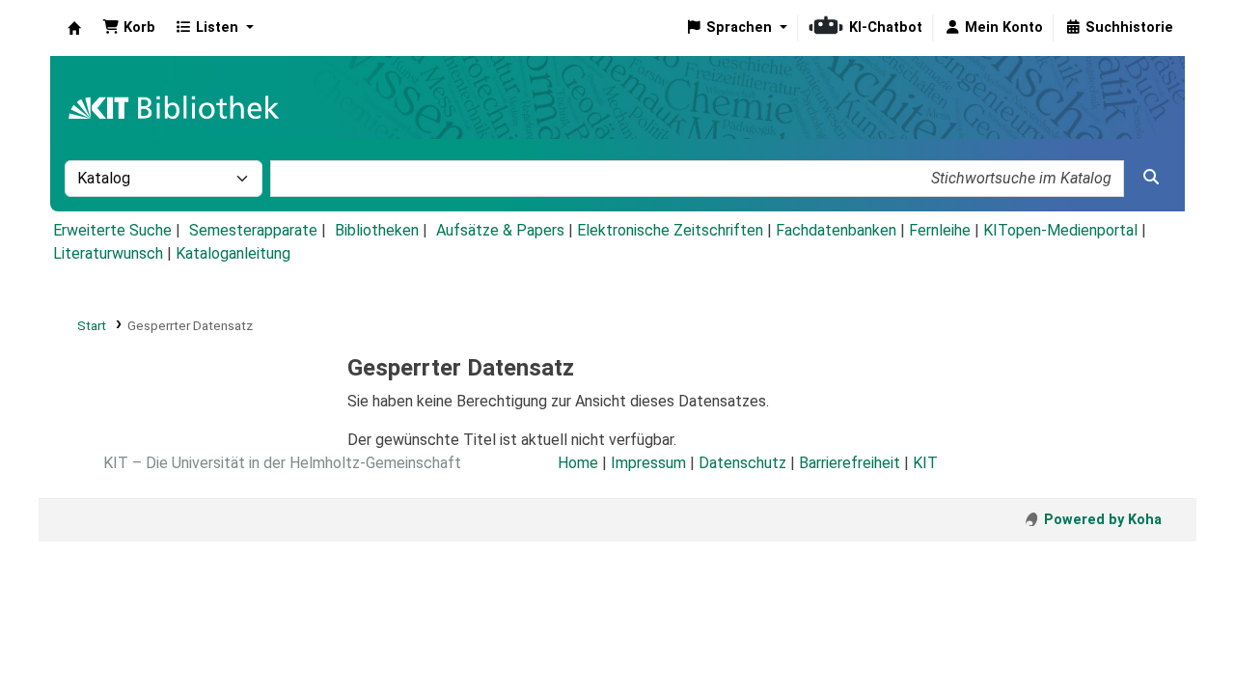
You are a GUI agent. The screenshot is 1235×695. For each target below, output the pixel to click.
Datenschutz (742, 463)
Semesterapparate (253, 230)
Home (578, 463)
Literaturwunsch (108, 253)
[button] (129, 28)
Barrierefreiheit (849, 463)
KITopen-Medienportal (1060, 230)
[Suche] (1151, 177)
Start (91, 325)
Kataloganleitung (233, 253)
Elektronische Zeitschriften (670, 230)
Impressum (648, 463)
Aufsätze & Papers (500, 230)
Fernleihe (940, 230)
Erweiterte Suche (112, 230)
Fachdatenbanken (836, 230)
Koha (74, 28)
